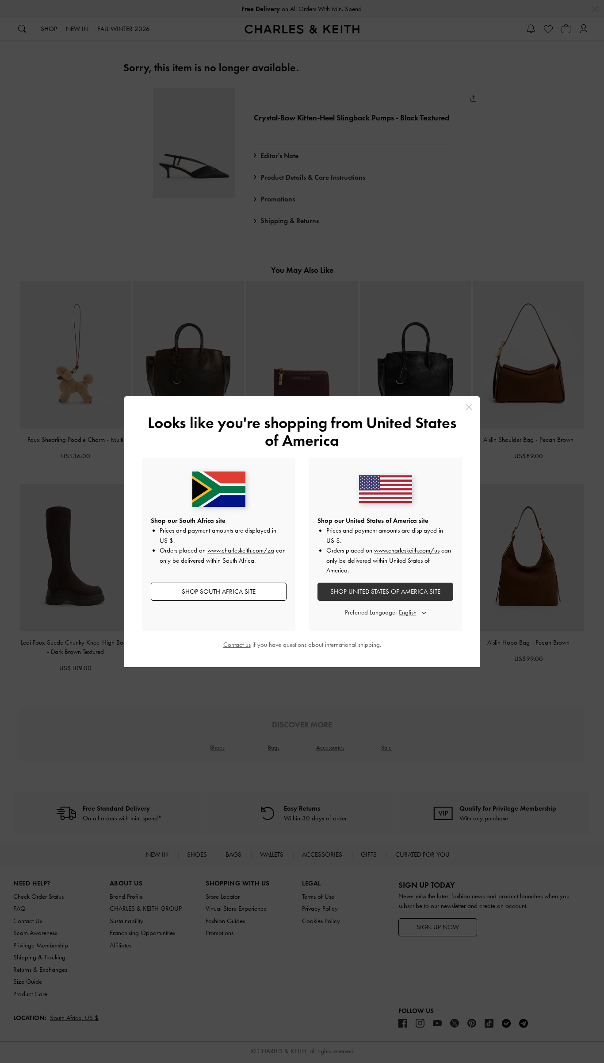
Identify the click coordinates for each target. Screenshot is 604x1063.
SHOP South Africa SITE (219, 591)
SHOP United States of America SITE (385, 591)
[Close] (469, 407)
